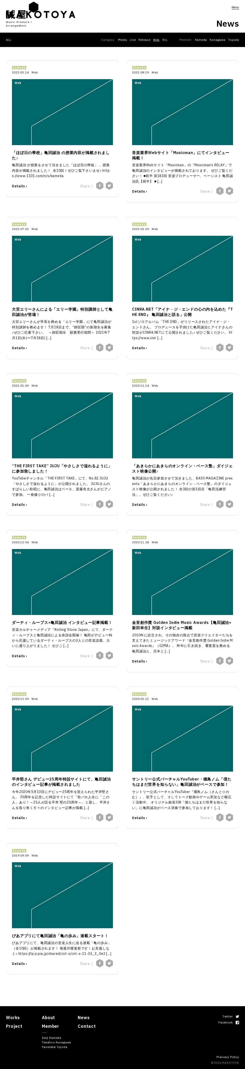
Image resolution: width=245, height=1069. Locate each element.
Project (14, 1026)
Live (133, 39)
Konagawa (217, 39)
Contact (87, 1026)
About (48, 1017)
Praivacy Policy (228, 1057)
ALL (8, 39)
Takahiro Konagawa (56, 1042)
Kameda (201, 39)
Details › (19, 186)
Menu (235, 7)
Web (156, 39)
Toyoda (233, 39)
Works (13, 1017)
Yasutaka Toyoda (54, 1047)
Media (122, 39)
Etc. (165, 39)
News (83, 1017)
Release (144, 39)
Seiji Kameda (51, 1037)
